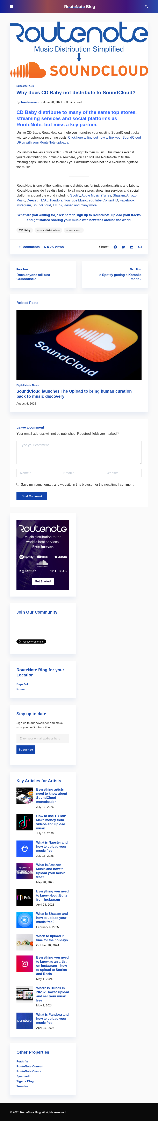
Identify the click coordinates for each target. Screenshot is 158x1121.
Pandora (56, 200)
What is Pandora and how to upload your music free (52, 1018)
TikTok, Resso (63, 205)
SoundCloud (42, 205)
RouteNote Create (28, 1071)
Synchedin (23, 1076)
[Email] (140, 247)
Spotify (75, 195)
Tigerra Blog (25, 1081)
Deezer (32, 200)
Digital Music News (27, 385)
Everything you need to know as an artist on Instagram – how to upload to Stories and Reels (52, 966)
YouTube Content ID (103, 200)
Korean (21, 689)
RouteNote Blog (79, 7)
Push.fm (22, 1061)
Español (22, 684)
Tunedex (22, 1086)
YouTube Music (75, 200)
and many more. (86, 205)
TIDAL (43, 200)
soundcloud (73, 230)
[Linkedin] (131, 247)
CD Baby (24, 230)
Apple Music (90, 195)
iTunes (106, 195)
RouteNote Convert (29, 1066)
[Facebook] (115, 247)
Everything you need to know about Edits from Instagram (52, 895)
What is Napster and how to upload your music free (52, 846)
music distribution (48, 230)
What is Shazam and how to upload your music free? (52, 918)
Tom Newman (30, 102)
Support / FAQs (25, 86)
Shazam (119, 195)
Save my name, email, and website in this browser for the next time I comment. (77, 484)
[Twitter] (123, 247)
